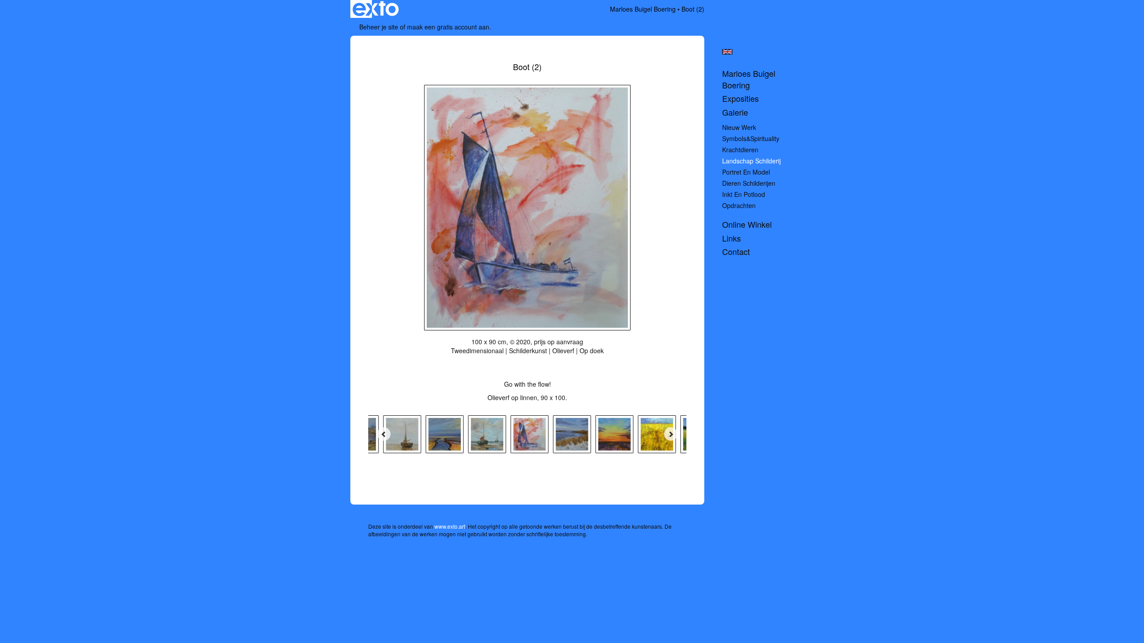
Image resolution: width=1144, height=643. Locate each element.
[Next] (670, 434)
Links (731, 238)
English (727, 51)
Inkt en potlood (743, 194)
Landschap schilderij (751, 160)
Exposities (740, 98)
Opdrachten (739, 205)
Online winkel (747, 224)
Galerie (735, 112)
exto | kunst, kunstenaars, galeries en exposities (375, 9)
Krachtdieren (740, 149)
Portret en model (746, 171)
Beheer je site (378, 26)
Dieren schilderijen (748, 183)
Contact (736, 251)
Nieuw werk (739, 127)
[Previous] (384, 434)
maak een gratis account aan (448, 26)
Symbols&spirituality (750, 138)
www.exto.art (449, 526)
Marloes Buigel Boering (643, 8)
